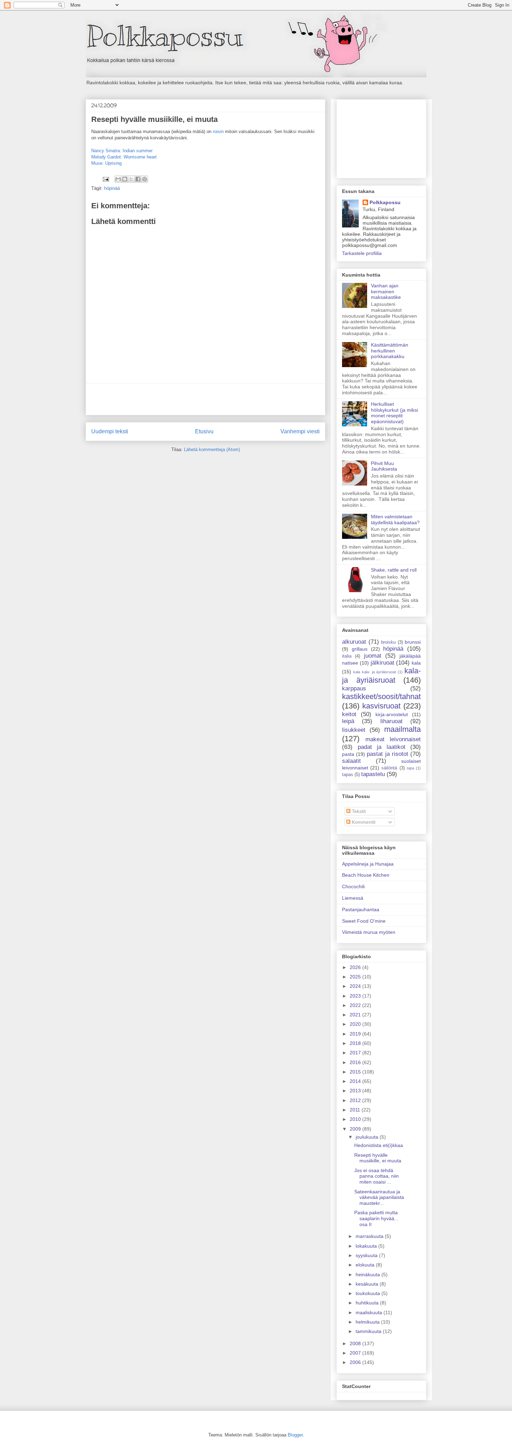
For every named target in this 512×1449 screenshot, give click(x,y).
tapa (410, 768)
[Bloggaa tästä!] (124, 179)
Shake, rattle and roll (394, 570)
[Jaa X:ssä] (131, 179)
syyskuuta (367, 1255)
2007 (356, 1353)
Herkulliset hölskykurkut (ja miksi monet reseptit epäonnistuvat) (394, 412)
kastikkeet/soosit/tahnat (381, 696)
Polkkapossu (385, 202)
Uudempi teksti (109, 431)
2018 (356, 1043)
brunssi (413, 642)
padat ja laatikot (381, 747)
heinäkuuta (368, 1274)
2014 (356, 1081)
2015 (356, 1072)
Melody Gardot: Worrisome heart (124, 157)
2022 (356, 1005)
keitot (349, 714)
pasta (348, 754)
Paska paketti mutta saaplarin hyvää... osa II (376, 1218)
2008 (356, 1343)
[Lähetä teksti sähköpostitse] (105, 178)
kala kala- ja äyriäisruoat (374, 672)
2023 (356, 996)
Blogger (295, 1435)
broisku (388, 642)
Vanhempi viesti (300, 431)
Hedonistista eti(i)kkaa (378, 1145)
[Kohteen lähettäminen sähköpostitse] (118, 179)
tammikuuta (369, 1331)
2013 (356, 1090)
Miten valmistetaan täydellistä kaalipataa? (395, 519)
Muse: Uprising (106, 163)
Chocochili (353, 886)
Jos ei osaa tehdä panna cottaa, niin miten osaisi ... (376, 1176)
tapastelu (373, 774)
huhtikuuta (368, 1302)
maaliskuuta (369, 1312)
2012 (356, 1100)
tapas (347, 774)
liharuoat (391, 721)
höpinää (112, 188)
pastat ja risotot (387, 754)
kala (416, 663)
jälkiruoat (382, 662)
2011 (356, 1110)
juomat (372, 655)
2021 (356, 1014)
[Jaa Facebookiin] (137, 179)
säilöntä (389, 768)
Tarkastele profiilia (362, 253)
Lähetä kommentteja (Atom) (212, 449)
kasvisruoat (381, 706)
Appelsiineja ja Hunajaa (368, 864)
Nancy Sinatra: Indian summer (122, 150)
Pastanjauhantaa (360, 909)
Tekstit (358, 811)
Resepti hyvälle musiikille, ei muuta (377, 1158)
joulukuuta (368, 1137)
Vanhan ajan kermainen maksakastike (386, 291)
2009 (356, 1129)
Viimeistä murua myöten (368, 932)
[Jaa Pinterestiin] (144, 179)
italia (346, 656)
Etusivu (204, 431)
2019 (356, 1034)
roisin (218, 131)
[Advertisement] (205, 399)
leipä (348, 721)
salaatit (351, 761)
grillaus (359, 649)
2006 (356, 1362)
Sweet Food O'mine (364, 921)
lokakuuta (367, 1246)
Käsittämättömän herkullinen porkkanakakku (389, 350)
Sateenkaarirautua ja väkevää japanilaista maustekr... (379, 1197)
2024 (356, 986)
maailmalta (402, 729)
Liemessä (352, 898)
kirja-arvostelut (391, 714)
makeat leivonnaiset (393, 739)
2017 (356, 1052)
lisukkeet (353, 730)
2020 (356, 1024)
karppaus (354, 688)
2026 (356, 967)
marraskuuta (370, 1236)
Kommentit (362, 822)
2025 (356, 976)
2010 (356, 1119)
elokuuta (366, 1265)
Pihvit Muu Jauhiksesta (384, 466)
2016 (356, 1062)
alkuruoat (354, 641)
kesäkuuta (368, 1284)
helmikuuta (368, 1322)
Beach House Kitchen (365, 875)
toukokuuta (368, 1293)
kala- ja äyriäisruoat (381, 675)
